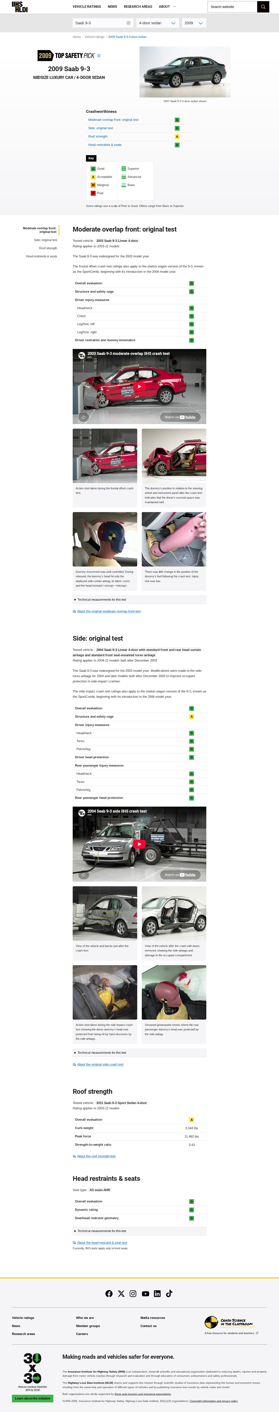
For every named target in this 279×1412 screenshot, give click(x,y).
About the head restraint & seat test (102, 1243)
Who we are (85, 1318)
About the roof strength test (96, 1156)
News (112, 7)
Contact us (148, 1326)
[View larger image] (105, 456)
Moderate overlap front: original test (113, 120)
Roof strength (97, 136)
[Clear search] (128, 23)
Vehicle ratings (87, 7)
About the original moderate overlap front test (109, 611)
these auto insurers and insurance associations (143, 1393)
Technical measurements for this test (102, 599)
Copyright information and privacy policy (214, 1401)
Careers (82, 1334)
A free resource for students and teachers (229, 1333)
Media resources (152, 1318)
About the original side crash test (100, 1064)
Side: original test (100, 128)
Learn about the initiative (32, 1398)
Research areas (138, 7)
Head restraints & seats (105, 145)
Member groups (88, 1326)
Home (77, 37)
